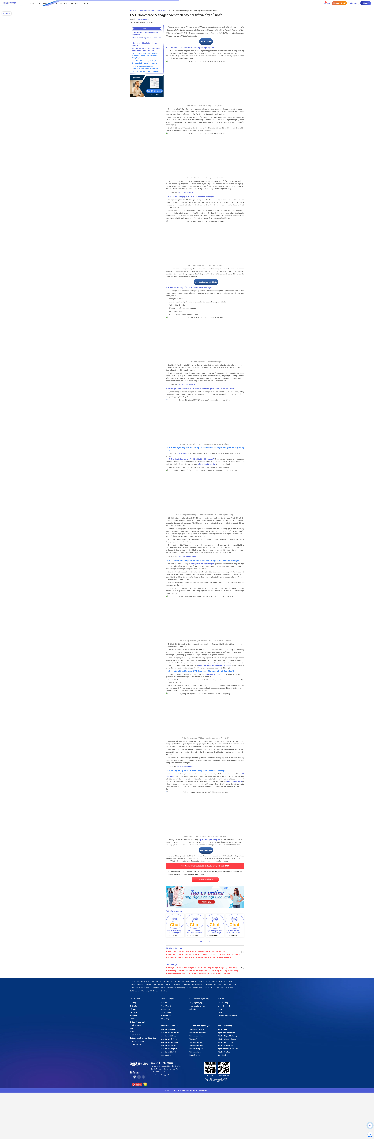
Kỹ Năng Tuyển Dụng (229, 968)
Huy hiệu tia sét (135, 1035)
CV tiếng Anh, (146, 981)
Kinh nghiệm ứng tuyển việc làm (201, 971)
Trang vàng (165, 1019)
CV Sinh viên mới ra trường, (139, 988)
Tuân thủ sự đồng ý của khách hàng (143, 1038)
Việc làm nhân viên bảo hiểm (228, 1049)
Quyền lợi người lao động (178, 974)
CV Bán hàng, (186, 984)
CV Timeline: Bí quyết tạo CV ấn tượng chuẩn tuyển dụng (234, 932)
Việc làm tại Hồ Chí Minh (170, 1033)
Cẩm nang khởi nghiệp (177, 971)
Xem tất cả (165, 1055)
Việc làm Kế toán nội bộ (226, 1033)
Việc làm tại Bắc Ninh (168, 1052)
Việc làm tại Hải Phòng (169, 1039)
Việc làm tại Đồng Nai (169, 1049)
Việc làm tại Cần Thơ (168, 1045)
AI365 (132, 1031)
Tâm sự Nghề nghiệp (191, 968)
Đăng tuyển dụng (195, 1003)
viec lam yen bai (190, 954)
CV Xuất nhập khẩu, (230, 984)
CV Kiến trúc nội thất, (157, 988)
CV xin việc (43, 3)
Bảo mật (133, 1019)
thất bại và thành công (200, 957)
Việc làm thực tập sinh (226, 1045)
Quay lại (6, 13)
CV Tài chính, (134, 991)
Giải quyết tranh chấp (137, 1022)
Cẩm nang (63, 3)
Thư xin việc (165, 1009)
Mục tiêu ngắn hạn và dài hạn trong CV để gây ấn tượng (215, 932)
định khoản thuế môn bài (178, 957)
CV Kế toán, (149, 984)
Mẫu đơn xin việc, (192, 981)
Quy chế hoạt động (137, 1041)
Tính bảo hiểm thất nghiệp (227, 1015)
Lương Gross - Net (224, 1006)
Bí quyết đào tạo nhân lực (202, 974)
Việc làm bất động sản (197, 1033)
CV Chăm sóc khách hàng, (176, 988)
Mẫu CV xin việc (166, 1006)
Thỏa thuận (134, 1015)
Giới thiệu (133, 1003)
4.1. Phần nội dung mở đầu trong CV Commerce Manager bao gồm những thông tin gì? (145, 56)
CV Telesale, (229, 988)
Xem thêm (204, 941)
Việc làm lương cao (196, 1049)
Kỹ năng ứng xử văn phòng (227, 971)
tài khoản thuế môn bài (209, 954)
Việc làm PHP (222, 1029)
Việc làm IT (193, 1039)
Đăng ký (366, 3)
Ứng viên (53, 3)
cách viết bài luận (218, 951)
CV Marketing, (197, 984)
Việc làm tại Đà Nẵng (168, 1036)
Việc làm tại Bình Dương (169, 1042)
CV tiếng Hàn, (168, 981)
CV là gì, (229, 981)
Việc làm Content (224, 1052)
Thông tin (133, 1006)
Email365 (221, 1009)
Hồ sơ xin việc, (135, 981)
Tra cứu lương (223, 1003)
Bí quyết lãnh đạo (222, 974)
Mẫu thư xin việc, (205, 981)
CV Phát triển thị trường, (195, 988)
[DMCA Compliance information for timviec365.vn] (145, 1084)
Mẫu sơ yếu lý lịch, (218, 981)
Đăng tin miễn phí (339, 3)
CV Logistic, (145, 991)
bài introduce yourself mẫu (178, 951)
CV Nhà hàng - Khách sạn (159, 991)
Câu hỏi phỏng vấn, (136, 984)
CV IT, (168, 984)
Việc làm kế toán (195, 1052)
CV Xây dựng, (208, 984)
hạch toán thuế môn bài (231, 954)
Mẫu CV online (205, 41)
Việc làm (33, 3)
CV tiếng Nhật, (179, 981)
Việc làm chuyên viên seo (227, 1039)
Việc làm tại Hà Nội (168, 1029)
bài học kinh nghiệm (200, 951)
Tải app (220, 1012)
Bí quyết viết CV (174, 968)
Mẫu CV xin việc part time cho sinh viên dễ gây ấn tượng (194, 932)
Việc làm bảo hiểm (196, 1036)
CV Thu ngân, (218, 988)
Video (132, 1028)
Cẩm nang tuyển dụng (197, 1006)
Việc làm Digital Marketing (227, 1036)
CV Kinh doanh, (159, 984)
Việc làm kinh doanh (196, 1029)
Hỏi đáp (133, 1009)
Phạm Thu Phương (142, 19)
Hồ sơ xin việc (166, 1012)
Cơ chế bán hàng (136, 1044)
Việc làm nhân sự (195, 1042)
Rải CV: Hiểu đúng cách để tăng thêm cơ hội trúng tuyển (175, 932)
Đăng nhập (353, 3)
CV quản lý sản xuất (206, 879)
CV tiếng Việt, (157, 981)
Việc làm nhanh (206, 850)
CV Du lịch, (209, 988)
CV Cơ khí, (217, 984)
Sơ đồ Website (135, 1025)
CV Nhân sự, (176, 984)
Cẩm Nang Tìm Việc (210, 968)
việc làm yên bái (174, 954)
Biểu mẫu (192, 1009)
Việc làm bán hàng (196, 1045)
